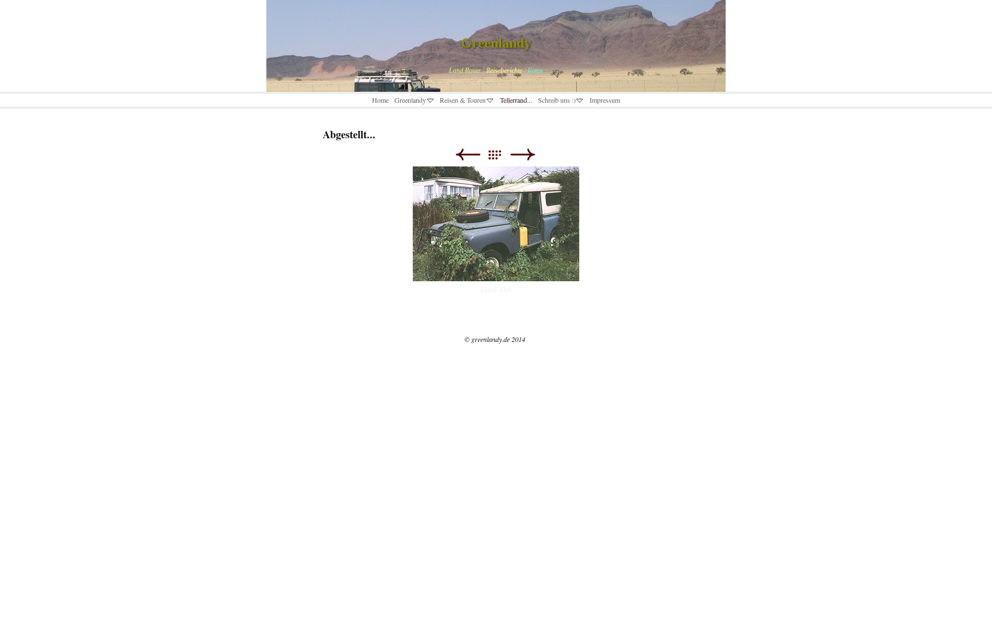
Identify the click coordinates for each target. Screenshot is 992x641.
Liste (500, 154)
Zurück (468, 154)
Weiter (523, 154)
